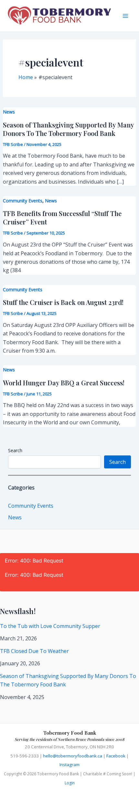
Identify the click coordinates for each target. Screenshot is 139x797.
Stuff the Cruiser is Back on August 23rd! (63, 302)
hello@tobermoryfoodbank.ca (72, 756)
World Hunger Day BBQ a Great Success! (63, 382)
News (9, 112)
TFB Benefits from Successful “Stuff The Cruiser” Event (62, 217)
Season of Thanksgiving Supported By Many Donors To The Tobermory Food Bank (68, 129)
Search (15, 450)
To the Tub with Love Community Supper (50, 626)
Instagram (69, 764)
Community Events (22, 201)
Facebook (115, 756)
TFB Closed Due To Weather (34, 651)
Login (70, 783)
